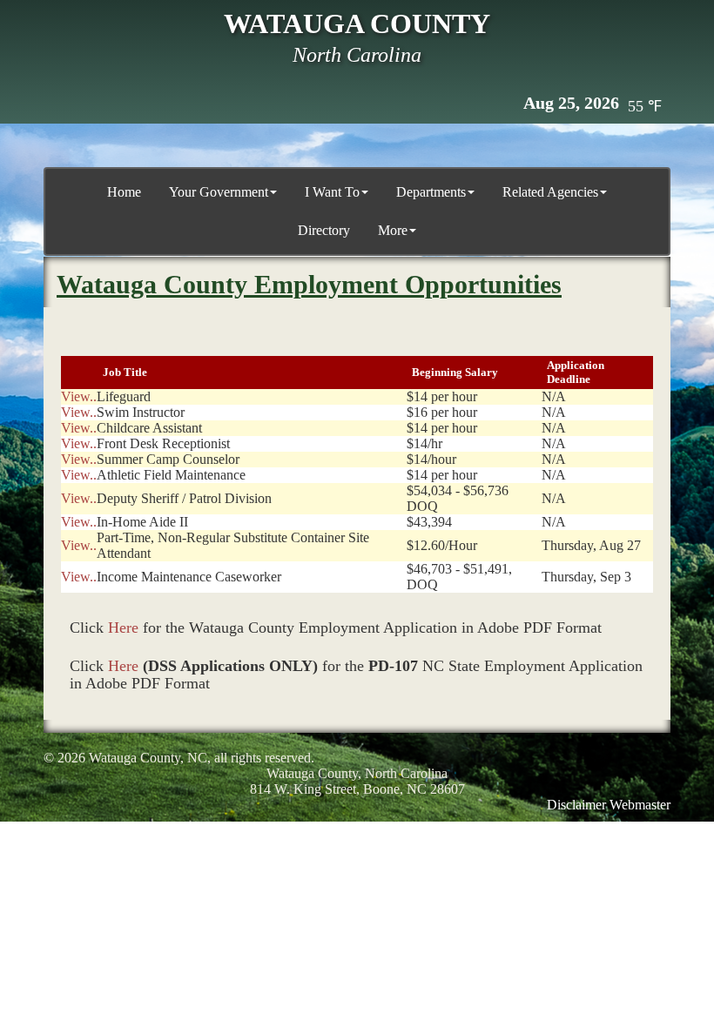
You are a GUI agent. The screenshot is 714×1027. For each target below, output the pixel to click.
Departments (431, 192)
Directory (324, 230)
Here (123, 627)
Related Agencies (550, 192)
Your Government (218, 192)
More (393, 230)
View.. (79, 396)
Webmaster (640, 804)
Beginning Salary (460, 372)
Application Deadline (575, 372)
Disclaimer (576, 804)
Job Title (125, 372)
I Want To (332, 192)
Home (124, 192)
